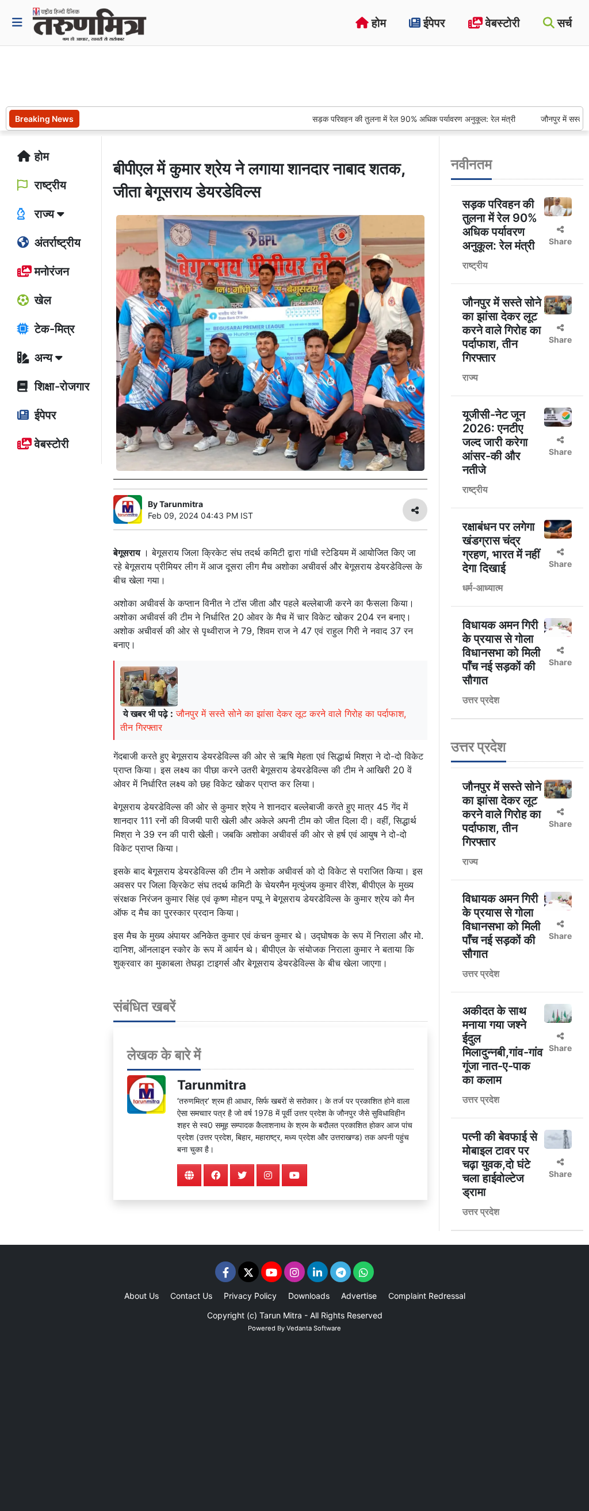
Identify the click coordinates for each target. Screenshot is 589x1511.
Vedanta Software (313, 1328)
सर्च (563, 23)
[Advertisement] (215, 75)
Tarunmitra (211, 1084)
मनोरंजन (50, 271)
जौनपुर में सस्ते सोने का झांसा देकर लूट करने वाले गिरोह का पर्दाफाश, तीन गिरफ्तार (501, 330)
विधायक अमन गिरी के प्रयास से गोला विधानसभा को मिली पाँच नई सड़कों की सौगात (501, 652)
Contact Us (191, 1296)
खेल (41, 300)
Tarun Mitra (280, 1315)
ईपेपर (432, 23)
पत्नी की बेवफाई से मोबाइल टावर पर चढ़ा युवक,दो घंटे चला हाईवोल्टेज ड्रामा (499, 1164)
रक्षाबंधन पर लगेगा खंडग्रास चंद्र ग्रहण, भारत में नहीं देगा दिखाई (501, 547)
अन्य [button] (43, 358)
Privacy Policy (250, 1296)
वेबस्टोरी (501, 23)
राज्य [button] (44, 214)
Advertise (359, 1296)
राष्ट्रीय (49, 185)
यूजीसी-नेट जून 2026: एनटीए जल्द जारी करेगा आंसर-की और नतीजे (495, 442)
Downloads (309, 1296)
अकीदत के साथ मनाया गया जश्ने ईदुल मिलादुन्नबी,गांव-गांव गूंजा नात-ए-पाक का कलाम (502, 1045)
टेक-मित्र (53, 329)
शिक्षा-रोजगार (61, 386)
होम (377, 23)
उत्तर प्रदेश (480, 699)
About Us (141, 1296)
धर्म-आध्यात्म (482, 587)
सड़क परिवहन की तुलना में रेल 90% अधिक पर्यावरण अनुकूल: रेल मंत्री (387, 119)
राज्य (470, 377)
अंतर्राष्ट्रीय (56, 243)
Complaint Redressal (426, 1296)
